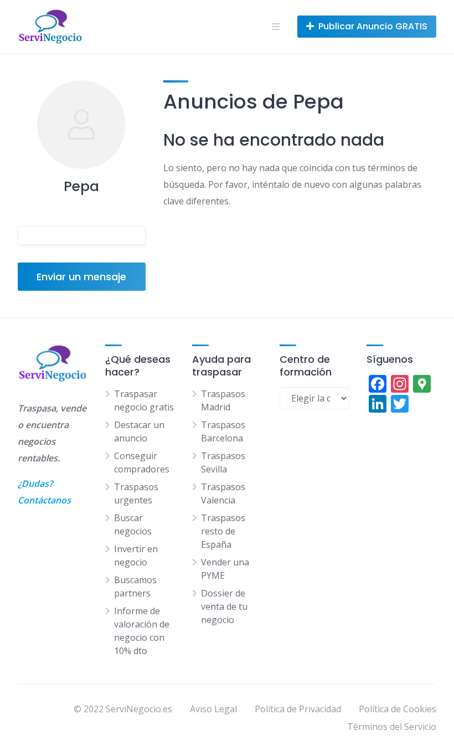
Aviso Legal (213, 709)
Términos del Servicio (391, 727)
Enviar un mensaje (81, 277)
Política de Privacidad (298, 709)
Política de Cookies (397, 709)
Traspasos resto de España (223, 531)
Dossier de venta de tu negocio (224, 606)
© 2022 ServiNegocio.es (123, 709)
